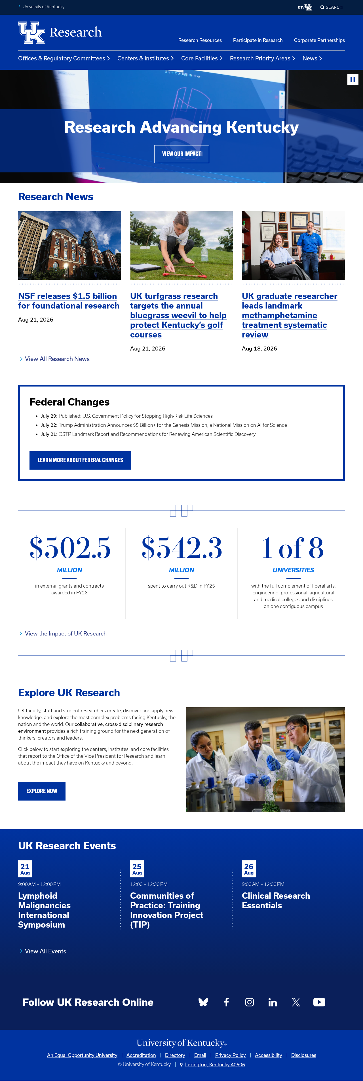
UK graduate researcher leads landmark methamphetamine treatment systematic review (289, 315)
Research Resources (200, 40)
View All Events (45, 951)
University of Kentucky (43, 7)
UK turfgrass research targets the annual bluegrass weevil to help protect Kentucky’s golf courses (178, 315)
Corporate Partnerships (319, 40)
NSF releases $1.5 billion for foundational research (69, 300)
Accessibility (268, 1055)
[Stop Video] (352, 79)
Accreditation (141, 1055)
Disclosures (303, 1055)
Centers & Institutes (143, 58)
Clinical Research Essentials (276, 900)
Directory (175, 1055)
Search (334, 7)
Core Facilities (199, 58)
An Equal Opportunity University (82, 1055)
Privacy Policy (230, 1055)
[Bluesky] (203, 1003)
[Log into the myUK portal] (305, 7)
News (310, 58)
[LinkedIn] (272, 1003)
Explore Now (41, 791)
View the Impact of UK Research (66, 633)
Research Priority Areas (260, 58)
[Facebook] (226, 1003)
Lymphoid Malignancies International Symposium (44, 910)
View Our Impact (181, 154)
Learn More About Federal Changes (80, 460)
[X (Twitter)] (295, 1003)
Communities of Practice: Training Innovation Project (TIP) (166, 910)
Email (200, 1055)
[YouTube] (319, 1003)
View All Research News (57, 358)
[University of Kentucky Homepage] (181, 1043)
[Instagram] (249, 1003)
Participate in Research (258, 40)
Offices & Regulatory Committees (61, 58)
